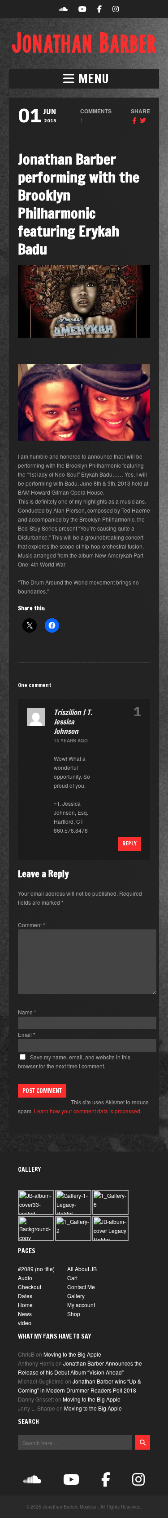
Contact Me (81, 1286)
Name (27, 1012)
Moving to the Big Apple (72, 1354)
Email (26, 1034)
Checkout (29, 1286)
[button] (84, 79)
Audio (25, 1277)
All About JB (82, 1268)
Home (25, 1304)
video (24, 1322)
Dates (25, 1295)
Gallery (76, 1295)
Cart (72, 1277)
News (25, 1313)
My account (81, 1304)
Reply (129, 843)
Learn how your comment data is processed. (88, 1111)
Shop (73, 1313)
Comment (31, 925)
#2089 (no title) (36, 1268)
